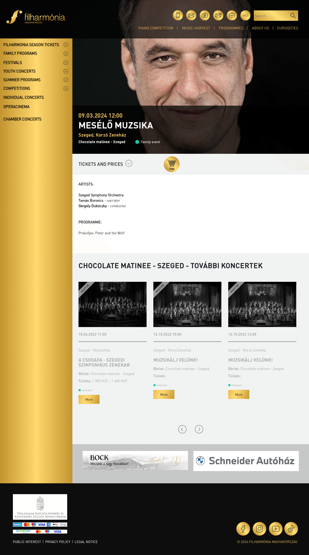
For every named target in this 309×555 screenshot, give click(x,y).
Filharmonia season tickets (31, 44)
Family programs (20, 53)
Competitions (16, 88)
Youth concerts (19, 71)
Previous (182, 429)
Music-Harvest (196, 28)
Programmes (231, 28)
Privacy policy (57, 541)
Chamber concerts (22, 118)
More (89, 399)
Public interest (27, 541)
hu (245, 15)
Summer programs (21, 79)
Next (199, 429)
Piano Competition (155, 28)
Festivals (12, 62)
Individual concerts (23, 97)
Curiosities (287, 28)
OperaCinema (16, 106)
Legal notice (86, 541)
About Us (260, 28)
